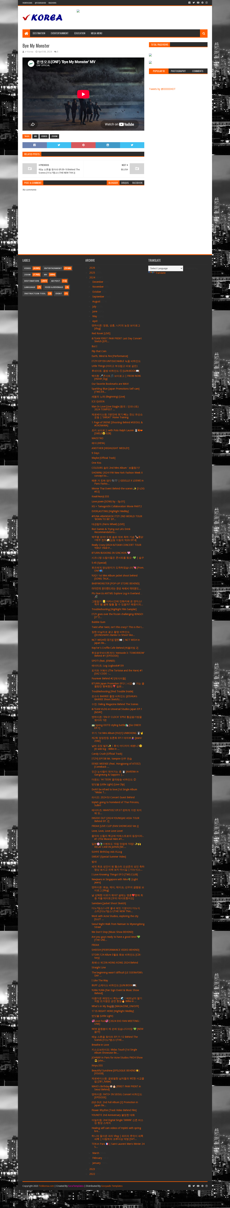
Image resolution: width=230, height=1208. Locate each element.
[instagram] (206, 2)
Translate (160, 272)
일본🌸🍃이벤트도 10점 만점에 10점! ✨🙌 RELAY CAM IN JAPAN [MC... (116, 845)
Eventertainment (59, 33)
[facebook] (189, 2)
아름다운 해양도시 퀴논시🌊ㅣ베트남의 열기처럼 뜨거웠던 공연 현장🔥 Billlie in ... (117, 1000)
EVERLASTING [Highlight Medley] (110, 511)
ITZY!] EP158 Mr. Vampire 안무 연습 (112, 758)
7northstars (27, 2)
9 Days (95, 453)
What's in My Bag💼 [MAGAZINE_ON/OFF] (115, 1006)
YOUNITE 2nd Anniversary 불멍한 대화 (113, 1115)
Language (29, 287)
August (96, 301)
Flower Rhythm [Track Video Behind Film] (114, 1110)
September (98, 296)
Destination (39, 33)
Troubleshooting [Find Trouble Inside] (112, 691)
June (95, 311)
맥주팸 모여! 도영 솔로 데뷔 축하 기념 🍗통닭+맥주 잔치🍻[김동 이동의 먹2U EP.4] (117, 538)
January (96, 1163)
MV (35, 136)
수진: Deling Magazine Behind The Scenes (115, 704)
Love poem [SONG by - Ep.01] (108, 501)
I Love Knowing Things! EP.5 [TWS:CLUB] (115, 874)
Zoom (54, 136)
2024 (92, 277)
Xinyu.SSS (97, 1065)
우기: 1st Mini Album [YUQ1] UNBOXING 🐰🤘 (117, 733)
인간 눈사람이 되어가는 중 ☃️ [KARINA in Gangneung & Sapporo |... (115, 773)
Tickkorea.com (46, 1186)
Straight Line (99, 967)
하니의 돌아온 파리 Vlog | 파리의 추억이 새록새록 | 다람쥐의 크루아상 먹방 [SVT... (117, 1137)
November (98, 286)
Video (44, 136)
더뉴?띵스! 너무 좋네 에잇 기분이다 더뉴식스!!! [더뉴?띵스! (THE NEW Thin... (116, 910)
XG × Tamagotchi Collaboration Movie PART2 (117, 506)
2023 (92, 1169)
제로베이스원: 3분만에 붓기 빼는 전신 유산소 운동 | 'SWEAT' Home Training (117, 416)
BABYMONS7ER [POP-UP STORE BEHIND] (115, 583)
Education (79, 33)
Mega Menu (96, 33)
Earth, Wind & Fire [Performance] (110, 356)
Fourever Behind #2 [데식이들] (109, 678)
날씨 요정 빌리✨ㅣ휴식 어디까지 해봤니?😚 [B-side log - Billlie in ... (117, 747)
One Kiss (96, 462)
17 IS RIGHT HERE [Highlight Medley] (113, 1011)
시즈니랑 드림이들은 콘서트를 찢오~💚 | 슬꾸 (118, 557)
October (97, 291)
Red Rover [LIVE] (101, 333)
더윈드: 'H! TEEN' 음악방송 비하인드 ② (114, 779)
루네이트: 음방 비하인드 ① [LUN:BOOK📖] (116, 370)
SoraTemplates (76, 1186)
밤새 (94, 861)
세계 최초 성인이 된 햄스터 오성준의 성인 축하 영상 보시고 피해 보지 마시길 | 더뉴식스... (118, 868)
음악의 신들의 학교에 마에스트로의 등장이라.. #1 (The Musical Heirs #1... (118, 837)
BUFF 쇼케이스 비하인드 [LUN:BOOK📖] (114, 985)
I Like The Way (100, 980)
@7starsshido (40, 2)
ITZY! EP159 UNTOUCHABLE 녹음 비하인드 (116, 361)
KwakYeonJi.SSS (100, 496)
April (95, 321)
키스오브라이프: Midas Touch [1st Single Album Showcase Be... (114, 1051)
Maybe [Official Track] (103, 457)
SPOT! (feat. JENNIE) (103, 660)
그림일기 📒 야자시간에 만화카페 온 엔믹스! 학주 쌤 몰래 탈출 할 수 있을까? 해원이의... (117, 603)
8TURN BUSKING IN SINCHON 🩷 (111, 552)
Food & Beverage (54, 287)
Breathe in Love (100, 1044)
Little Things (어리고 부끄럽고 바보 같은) (114, 366)
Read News (52, 2)
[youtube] (198, 2)
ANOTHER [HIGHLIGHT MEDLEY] (110, 448)
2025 (92, 272)
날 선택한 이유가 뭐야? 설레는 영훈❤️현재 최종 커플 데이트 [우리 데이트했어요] (117, 897)
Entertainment (53, 268)
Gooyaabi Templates (112, 1186)
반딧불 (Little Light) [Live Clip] (108, 784)
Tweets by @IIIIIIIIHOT (162, 89)
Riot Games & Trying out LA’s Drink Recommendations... (111, 531)
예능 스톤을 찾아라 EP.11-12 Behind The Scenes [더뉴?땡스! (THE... (115, 1038)
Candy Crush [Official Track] (107, 753)
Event (59, 293)
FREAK (95, 944)
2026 (92, 267)
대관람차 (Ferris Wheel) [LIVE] (108, 524)
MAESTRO (97, 438)
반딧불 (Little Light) (102, 1015)
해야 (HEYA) (98, 443)
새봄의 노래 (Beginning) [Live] (108, 396)
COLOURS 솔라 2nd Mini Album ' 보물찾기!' (116, 467)
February (97, 1157)
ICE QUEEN (98, 401)
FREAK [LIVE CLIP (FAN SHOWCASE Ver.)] (115, 826)
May (95, 316)
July (94, 306)
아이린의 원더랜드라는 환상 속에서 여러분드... (116, 588)
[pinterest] (202, 2)
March (96, 1153)
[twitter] (194, 2)
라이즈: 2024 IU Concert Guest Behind (113, 797)
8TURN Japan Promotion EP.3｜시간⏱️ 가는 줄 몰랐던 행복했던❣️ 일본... (118, 685)
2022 (92, 1174)
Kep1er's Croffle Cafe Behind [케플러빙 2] (115, 647)
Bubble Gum (98, 622)
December (98, 281)
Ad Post (55, 281)
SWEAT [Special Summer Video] (109, 856)
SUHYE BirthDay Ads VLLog (107, 851)
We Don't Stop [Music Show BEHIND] (112, 932)
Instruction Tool (35, 293)
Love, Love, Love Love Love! (107, 830)
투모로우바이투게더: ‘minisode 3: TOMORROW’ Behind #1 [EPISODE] (118, 654)
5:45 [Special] (99, 562)
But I (94, 346)
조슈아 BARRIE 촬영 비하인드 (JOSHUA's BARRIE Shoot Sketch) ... (114, 698)
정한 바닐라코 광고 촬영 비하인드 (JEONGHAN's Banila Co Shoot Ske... (113, 633)
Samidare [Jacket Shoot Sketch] (109, 903)
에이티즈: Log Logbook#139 (108, 665)
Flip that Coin (99, 351)
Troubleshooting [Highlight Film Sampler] (114, 609)
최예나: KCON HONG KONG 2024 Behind (115, 962)
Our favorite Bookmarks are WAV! (110, 383)
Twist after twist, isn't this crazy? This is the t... (118, 627)
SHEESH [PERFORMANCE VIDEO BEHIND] (115, 949)
